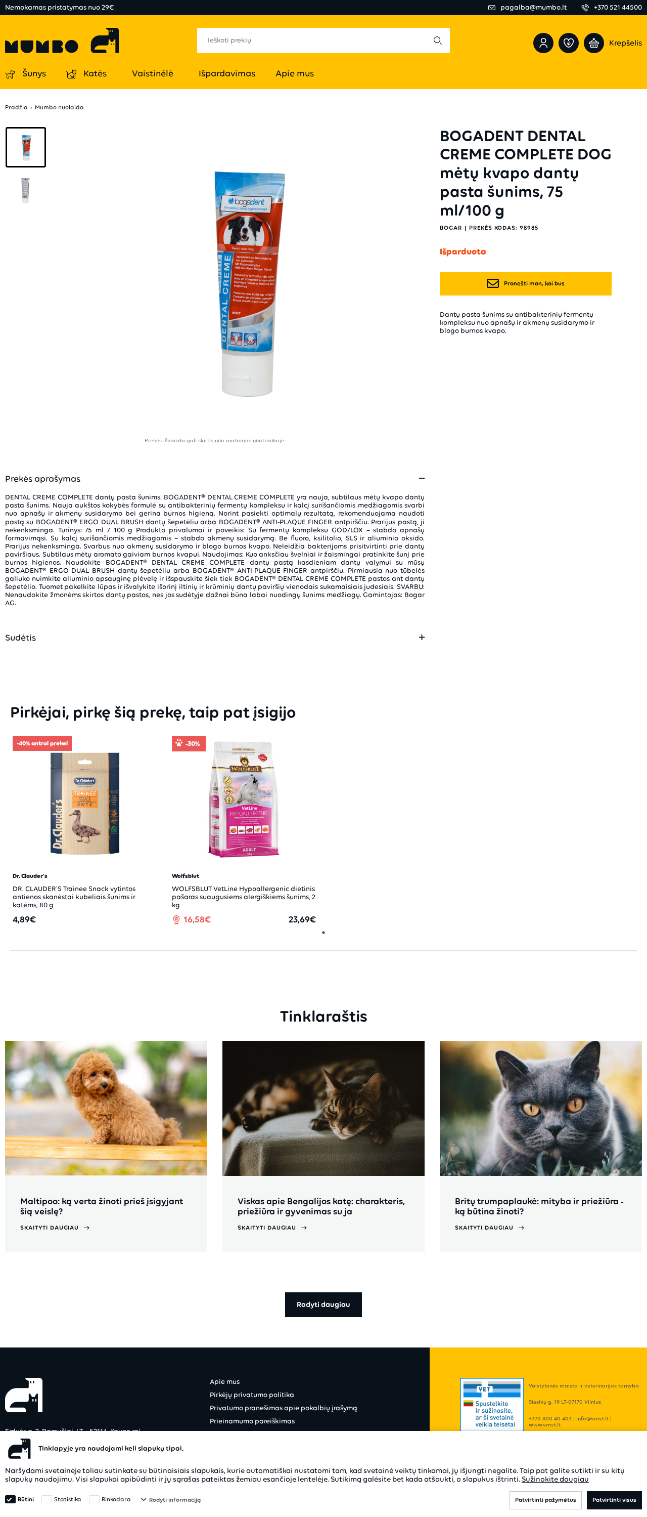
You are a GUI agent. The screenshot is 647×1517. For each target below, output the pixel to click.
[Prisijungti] (543, 43)
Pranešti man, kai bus (534, 283)
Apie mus (225, 1381)
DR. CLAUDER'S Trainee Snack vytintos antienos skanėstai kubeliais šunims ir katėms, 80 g (74, 896)
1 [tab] (323, 933)
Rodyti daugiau (323, 1304)
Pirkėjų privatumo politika (252, 1394)
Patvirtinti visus (614, 1499)
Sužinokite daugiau (555, 1479)
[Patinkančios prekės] (569, 43)
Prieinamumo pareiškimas (252, 1421)
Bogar (451, 227)
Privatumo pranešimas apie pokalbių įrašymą (283, 1408)
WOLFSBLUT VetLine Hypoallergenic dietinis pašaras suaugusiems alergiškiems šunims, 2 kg (243, 896)
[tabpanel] (85, 830)
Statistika (67, 1499)
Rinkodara (116, 1499)
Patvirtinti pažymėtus (545, 1499)
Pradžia (16, 107)
